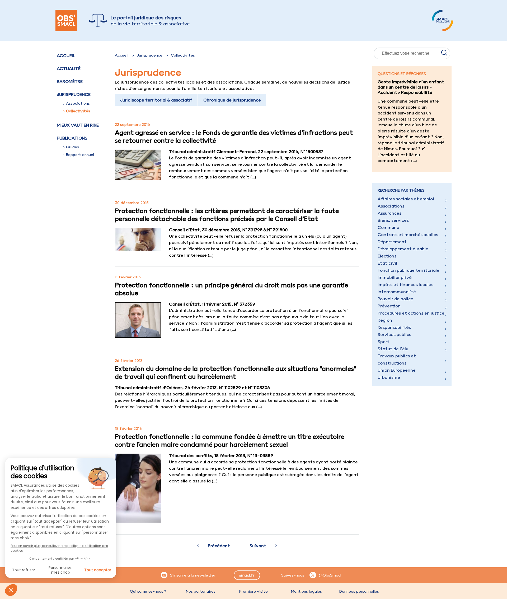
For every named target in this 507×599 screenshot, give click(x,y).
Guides (72, 147)
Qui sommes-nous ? (148, 591)
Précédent (219, 545)
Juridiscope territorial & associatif (156, 100)
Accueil (66, 55)
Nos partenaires (200, 591)
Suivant (258, 545)
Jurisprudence (149, 55)
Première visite (253, 591)
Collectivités (78, 111)
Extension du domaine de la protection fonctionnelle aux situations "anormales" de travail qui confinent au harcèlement (235, 372)
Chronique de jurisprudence (232, 100)
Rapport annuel (80, 154)
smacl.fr (246, 575)
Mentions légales (306, 591)
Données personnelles (359, 591)
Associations (78, 103)
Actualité (69, 68)
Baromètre (70, 81)
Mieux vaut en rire (78, 125)
